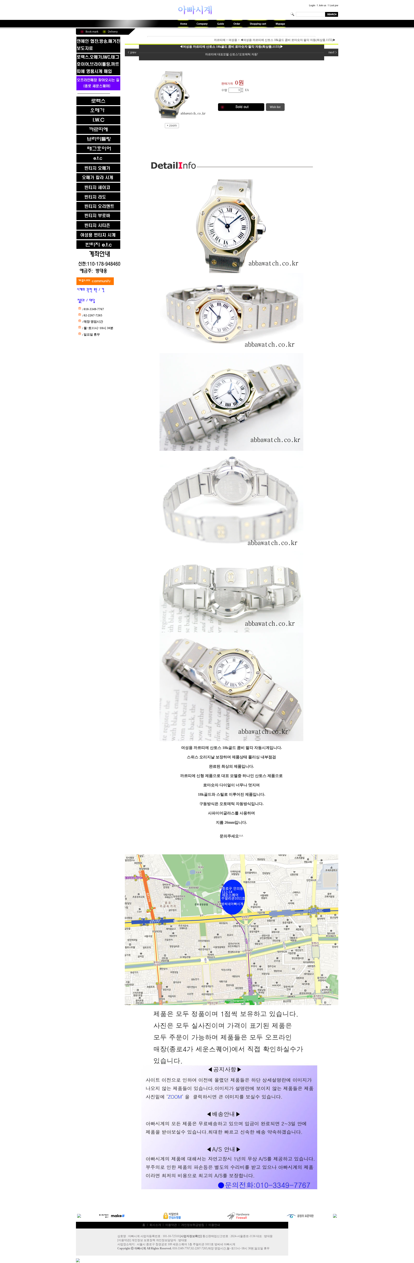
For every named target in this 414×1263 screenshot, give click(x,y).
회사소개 (155, 1225)
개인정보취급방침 (192, 1225)
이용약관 (171, 1225)
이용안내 (214, 1225)
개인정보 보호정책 (143, 1240)
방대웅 (182, 1240)
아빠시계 (140, 1248)
